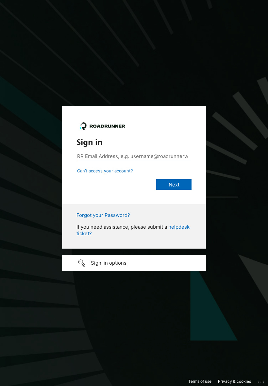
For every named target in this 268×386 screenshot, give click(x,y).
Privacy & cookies (234, 381)
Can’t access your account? (105, 170)
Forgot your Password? (103, 215)
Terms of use (199, 381)
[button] (134, 263)
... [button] (261, 380)
